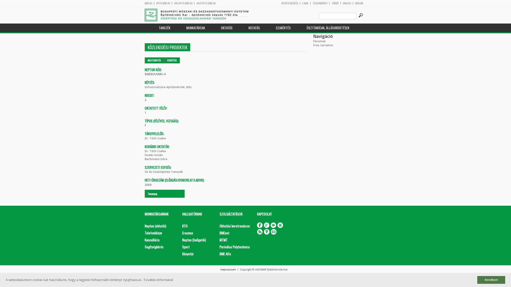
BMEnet (224, 232)
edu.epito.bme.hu (183, 3)
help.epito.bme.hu (206, 3)
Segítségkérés (154, 246)
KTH (184, 225)
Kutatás (254, 27)
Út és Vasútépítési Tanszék (164, 172)
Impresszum (228, 269)
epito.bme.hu (163, 3)
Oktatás (227, 27)
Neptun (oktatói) (155, 225)
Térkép (335, 3)
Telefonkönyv (320, 3)
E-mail (305, 3)
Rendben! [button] (491, 280)
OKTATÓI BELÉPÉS (289, 3)
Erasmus (187, 232)
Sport (186, 246)
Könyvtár (188, 253)
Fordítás (172, 60)
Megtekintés (154, 60)
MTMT (224, 239)
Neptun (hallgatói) (194, 239)
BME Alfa (225, 253)
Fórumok (319, 41)
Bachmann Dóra (156, 159)
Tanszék (164, 27)
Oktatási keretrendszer (235, 225)
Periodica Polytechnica (235, 246)
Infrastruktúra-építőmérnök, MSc (168, 87)
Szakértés (283, 27)
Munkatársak (195, 27)
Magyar (359, 3)
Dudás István (154, 155)
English (347, 3)
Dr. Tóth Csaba (155, 138)
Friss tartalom (323, 45)
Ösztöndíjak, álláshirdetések (328, 27)
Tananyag (152, 194)
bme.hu (148, 3)
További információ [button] (158, 280)
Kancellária (152, 239)
